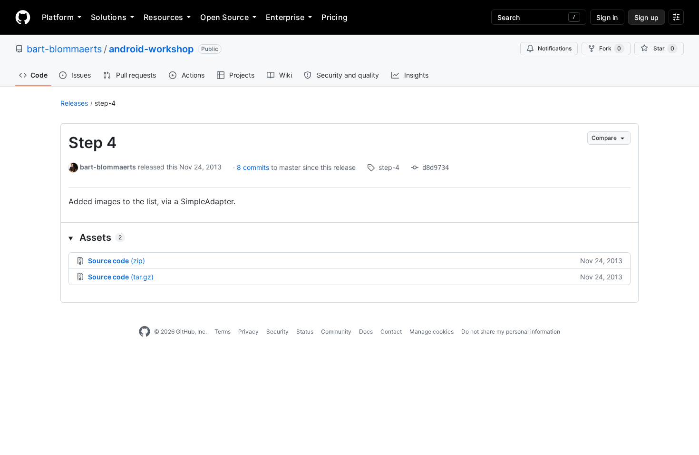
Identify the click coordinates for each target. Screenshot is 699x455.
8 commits (254, 167)
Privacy (248, 331)
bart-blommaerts (64, 49)
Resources (163, 17)
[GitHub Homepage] (144, 332)
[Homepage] (22, 17)
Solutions (108, 17)
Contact (391, 331)
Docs (366, 331)
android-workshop (151, 49)
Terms (222, 331)
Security (277, 331)
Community (336, 331)
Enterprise (285, 17)
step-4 (105, 103)
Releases (74, 103)
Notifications (555, 48)
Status (304, 331)
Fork (610, 48)
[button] (349, 237)
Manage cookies (431, 331)
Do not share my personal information (510, 331)
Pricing (334, 17)
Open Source (224, 17)
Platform (58, 17)
